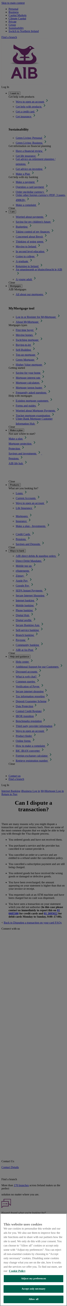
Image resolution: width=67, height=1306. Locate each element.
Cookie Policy (17, 1270)
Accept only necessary (34, 1288)
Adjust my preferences (33, 1278)
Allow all (33, 1299)
